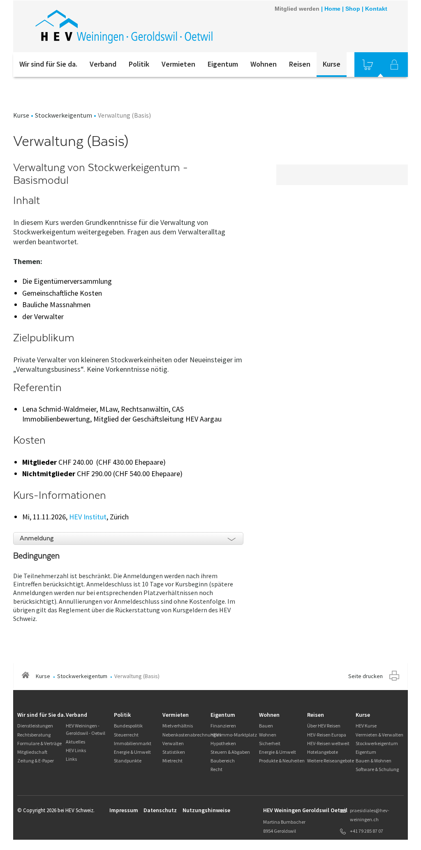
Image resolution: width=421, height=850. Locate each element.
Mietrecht (172, 760)
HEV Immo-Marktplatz (233, 735)
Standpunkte (127, 760)
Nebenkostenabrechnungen (191, 735)
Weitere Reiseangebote (330, 760)
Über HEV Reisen (323, 726)
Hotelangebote (322, 752)
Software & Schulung (377, 769)
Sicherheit (269, 743)
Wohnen (263, 64)
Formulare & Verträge (39, 743)
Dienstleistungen (35, 726)
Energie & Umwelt (132, 752)
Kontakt (376, 8)
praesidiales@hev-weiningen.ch (369, 814)
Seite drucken (365, 676)
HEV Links (76, 750)
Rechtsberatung (34, 735)
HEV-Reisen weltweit (328, 743)
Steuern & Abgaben (230, 752)
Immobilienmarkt (132, 743)
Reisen (299, 64)
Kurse (331, 64)
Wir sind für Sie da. (48, 64)
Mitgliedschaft (32, 752)
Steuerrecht (126, 735)
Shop (352, 8)
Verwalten (173, 743)
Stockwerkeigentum (63, 115)
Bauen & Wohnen (373, 760)
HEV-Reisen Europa (326, 735)
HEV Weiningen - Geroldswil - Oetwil (85, 729)
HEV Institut (87, 516)
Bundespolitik (128, 726)
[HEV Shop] (367, 64)
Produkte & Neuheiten (282, 760)
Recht (216, 769)
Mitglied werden (297, 8)
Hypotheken (223, 743)
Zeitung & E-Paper (35, 760)
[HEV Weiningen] (124, 26)
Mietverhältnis (177, 726)
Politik (139, 64)
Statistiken (173, 752)
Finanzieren (223, 726)
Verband (103, 64)
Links (71, 759)
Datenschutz (160, 810)
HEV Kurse (366, 726)
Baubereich (222, 760)
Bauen (266, 726)
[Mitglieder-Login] (394, 64)
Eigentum (223, 64)
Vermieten (178, 64)
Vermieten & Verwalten (379, 735)
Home (332, 8)
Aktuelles (75, 742)
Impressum (123, 810)
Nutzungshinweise (206, 810)
